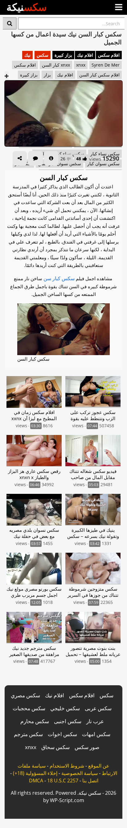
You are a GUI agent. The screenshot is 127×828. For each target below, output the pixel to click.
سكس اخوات (62, 734)
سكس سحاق (55, 747)
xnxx (80, 65)
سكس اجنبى (67, 721)
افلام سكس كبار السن (99, 75)
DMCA (36, 780)
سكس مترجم (28, 734)
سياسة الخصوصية (79, 773)
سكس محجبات (29, 708)
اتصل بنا (90, 780)
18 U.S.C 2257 (62, 780)
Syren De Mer (106, 65)
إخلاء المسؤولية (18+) (35, 773)
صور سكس (87, 747)
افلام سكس (109, 55)
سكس (42, 55)
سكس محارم (34, 721)
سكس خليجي (65, 708)
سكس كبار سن (59, 278)
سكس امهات (96, 734)
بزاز (47, 75)
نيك (27, 55)
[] (10, 23)
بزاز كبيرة (63, 55)
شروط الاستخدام (67, 765)
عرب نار (95, 721)
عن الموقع (98, 765)
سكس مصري (25, 695)
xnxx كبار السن (56, 65)
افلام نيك (85, 55)
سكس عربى (98, 708)
